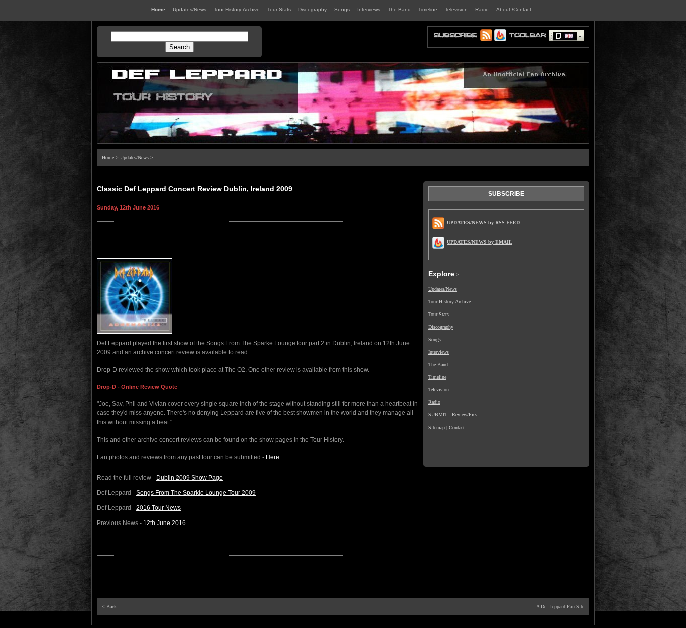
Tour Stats (438, 314)
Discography (440, 327)
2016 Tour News (158, 507)
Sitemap (436, 427)
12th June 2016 (164, 523)
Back (111, 606)
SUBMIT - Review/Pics (452, 414)
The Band (438, 364)
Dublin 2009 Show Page (189, 477)
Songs (434, 339)
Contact (457, 427)
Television (438, 389)
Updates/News (134, 157)
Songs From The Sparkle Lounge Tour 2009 (196, 492)
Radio (434, 402)
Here (272, 457)
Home (108, 157)
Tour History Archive (449, 301)
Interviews (438, 352)
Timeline (437, 377)
